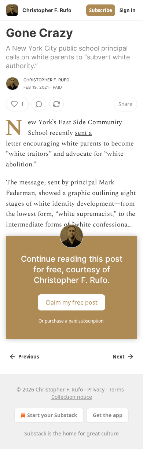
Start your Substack (52, 415)
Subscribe (100, 10)
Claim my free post (71, 302)
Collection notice (71, 396)
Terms (116, 389)
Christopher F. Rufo (46, 79)
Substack (35, 433)
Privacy (95, 389)
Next (119, 356)
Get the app (107, 415)
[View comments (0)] (39, 104)
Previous (28, 356)
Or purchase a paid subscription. (71, 321)
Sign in (128, 10)
